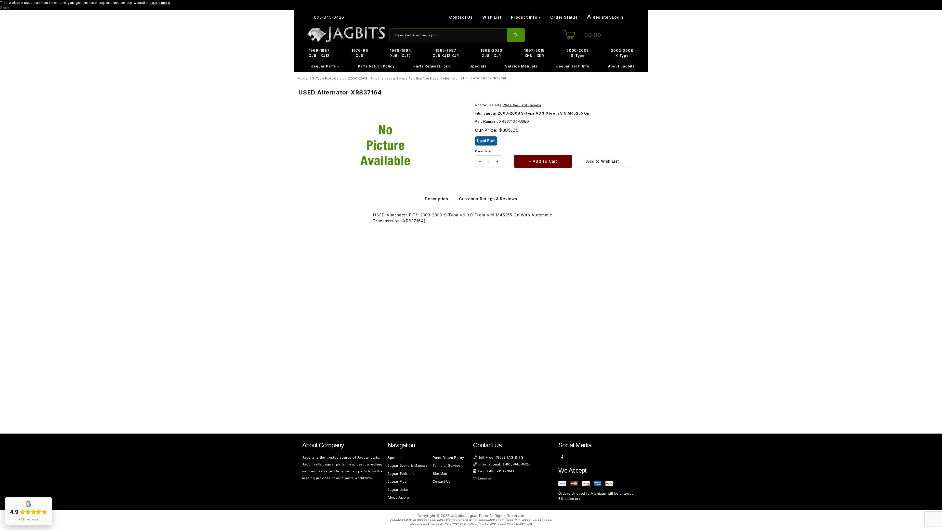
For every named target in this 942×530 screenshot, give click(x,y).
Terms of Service (446, 465)
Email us (485, 478)
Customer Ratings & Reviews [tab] (488, 198)
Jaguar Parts (324, 66)
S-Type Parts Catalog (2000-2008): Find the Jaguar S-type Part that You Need (375, 78)
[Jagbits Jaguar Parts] (346, 35)
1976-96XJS (360, 53)
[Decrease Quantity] (480, 162)
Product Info (524, 17)
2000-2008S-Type (577, 53)
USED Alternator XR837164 (484, 78)
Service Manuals (521, 66)
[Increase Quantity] (497, 162)
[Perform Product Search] (515, 35)
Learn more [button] (160, 2)
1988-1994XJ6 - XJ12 (400, 53)
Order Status (564, 17)
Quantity (483, 151)
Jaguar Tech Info (572, 66)
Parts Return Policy (376, 66)
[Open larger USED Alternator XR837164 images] (385, 145)
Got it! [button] (5, 8)
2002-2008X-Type (622, 53)
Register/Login (607, 17)
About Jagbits (621, 66)
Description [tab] (436, 198)
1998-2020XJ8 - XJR (491, 53)
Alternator (451, 78)
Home (303, 78)
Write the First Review (522, 105)
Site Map (440, 474)
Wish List (491, 17)
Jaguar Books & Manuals (408, 465)
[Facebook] (562, 457)
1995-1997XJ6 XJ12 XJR (446, 53)
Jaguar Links (398, 489)
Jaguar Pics (397, 481)
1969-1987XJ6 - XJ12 (319, 53)
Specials (478, 66)
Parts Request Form (432, 66)
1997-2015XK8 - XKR (534, 53)
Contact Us (461, 17)
